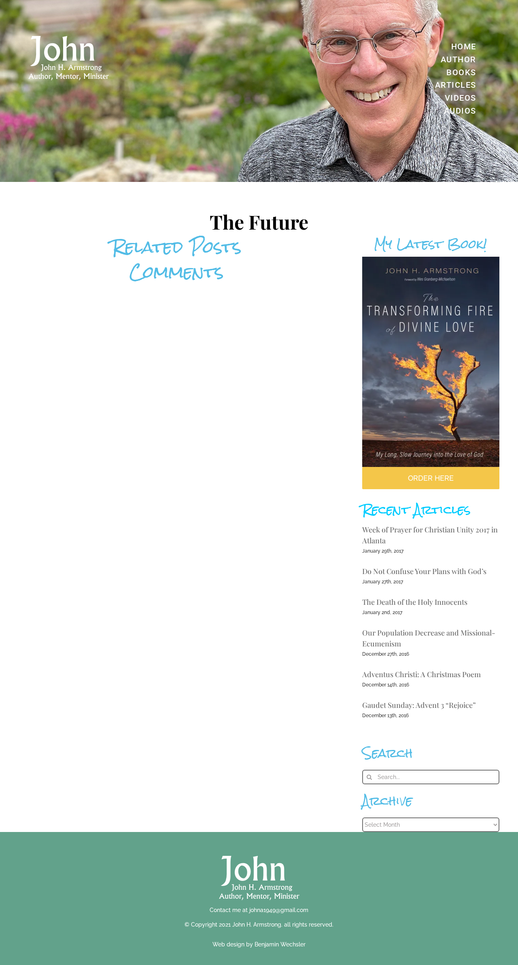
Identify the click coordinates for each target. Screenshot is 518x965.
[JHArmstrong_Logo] (259, 851)
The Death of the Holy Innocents (414, 602)
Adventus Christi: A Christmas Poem (421, 674)
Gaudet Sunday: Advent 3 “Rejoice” (419, 705)
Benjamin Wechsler (280, 944)
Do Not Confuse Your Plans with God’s (424, 571)
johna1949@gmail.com (278, 910)
